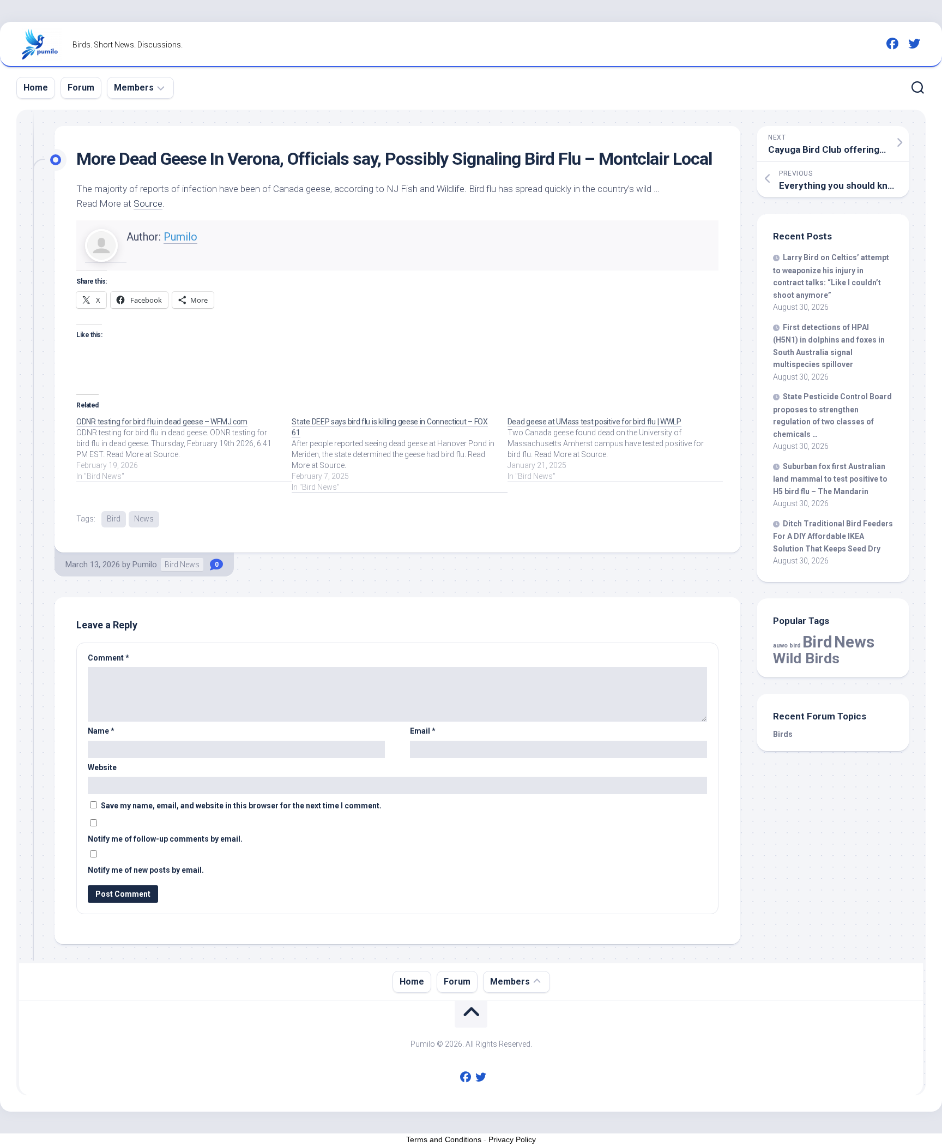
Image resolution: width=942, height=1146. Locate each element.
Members (134, 87)
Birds (783, 734)
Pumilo (180, 236)
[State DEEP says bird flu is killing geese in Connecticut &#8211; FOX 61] (399, 454)
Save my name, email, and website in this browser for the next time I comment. (241, 805)
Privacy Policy (512, 1139)
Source (148, 203)
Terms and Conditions (443, 1139)
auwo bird (787, 645)
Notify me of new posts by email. (146, 870)
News (144, 518)
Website (102, 767)
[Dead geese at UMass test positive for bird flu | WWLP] (615, 449)
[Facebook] (892, 44)
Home (35, 87)
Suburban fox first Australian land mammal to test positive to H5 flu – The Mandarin (830, 479)
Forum (81, 87)
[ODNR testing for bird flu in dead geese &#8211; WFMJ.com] (184, 449)
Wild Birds (806, 658)
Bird (113, 518)
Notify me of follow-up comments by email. (165, 839)
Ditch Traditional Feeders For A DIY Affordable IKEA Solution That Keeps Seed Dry (833, 536)
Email (423, 731)
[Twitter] (914, 44)
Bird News (182, 564)
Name (101, 731)
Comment (108, 657)
